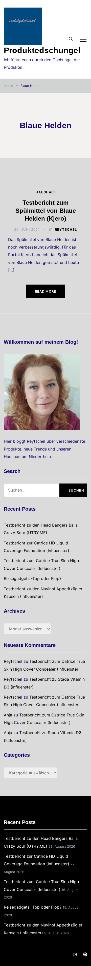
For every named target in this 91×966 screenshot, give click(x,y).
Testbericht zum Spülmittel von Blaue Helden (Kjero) (45, 210)
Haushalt (46, 192)
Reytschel (66, 229)
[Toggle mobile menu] (83, 39)
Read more (45, 291)
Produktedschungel (42, 50)
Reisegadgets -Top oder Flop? (32, 578)
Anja (8, 714)
